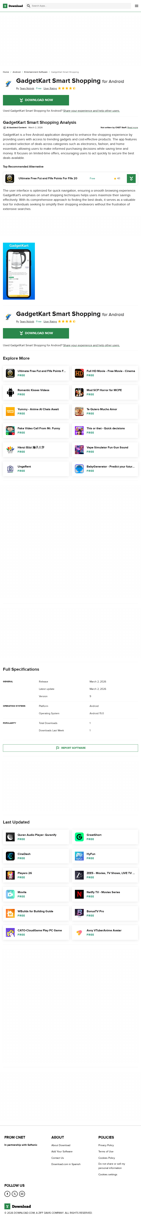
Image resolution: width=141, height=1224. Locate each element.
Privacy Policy (106, 1145)
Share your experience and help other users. (91, 111)
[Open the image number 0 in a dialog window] (19, 271)
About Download (60, 1145)
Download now (39, 100)
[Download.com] (13, 6)
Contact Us (57, 1158)
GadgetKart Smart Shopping (70, 81)
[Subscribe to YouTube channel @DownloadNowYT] (22, 1194)
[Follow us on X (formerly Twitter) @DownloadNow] (15, 1194)
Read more (132, 127)
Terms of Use (105, 1151)
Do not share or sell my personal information (111, 1166)
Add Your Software (62, 1151)
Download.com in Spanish (66, 1164)
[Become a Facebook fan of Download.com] (7, 1194)
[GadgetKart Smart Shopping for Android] (8, 84)
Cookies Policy (106, 1158)
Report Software (73, 748)
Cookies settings (107, 1174)
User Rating (50, 88)
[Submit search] (29, 6)
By (25, 88)
